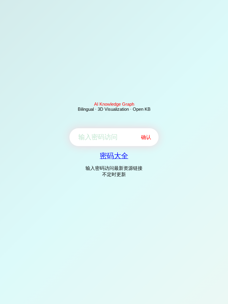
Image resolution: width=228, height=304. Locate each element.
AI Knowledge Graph (114, 104)
